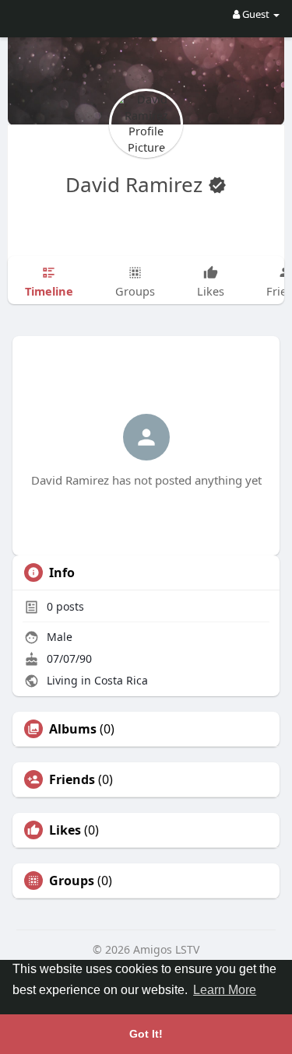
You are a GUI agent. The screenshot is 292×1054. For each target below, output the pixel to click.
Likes (65, 830)
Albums (73, 729)
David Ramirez (136, 184)
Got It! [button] (146, 1034)
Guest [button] (256, 14)
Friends (72, 779)
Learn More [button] (224, 989)
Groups (71, 880)
